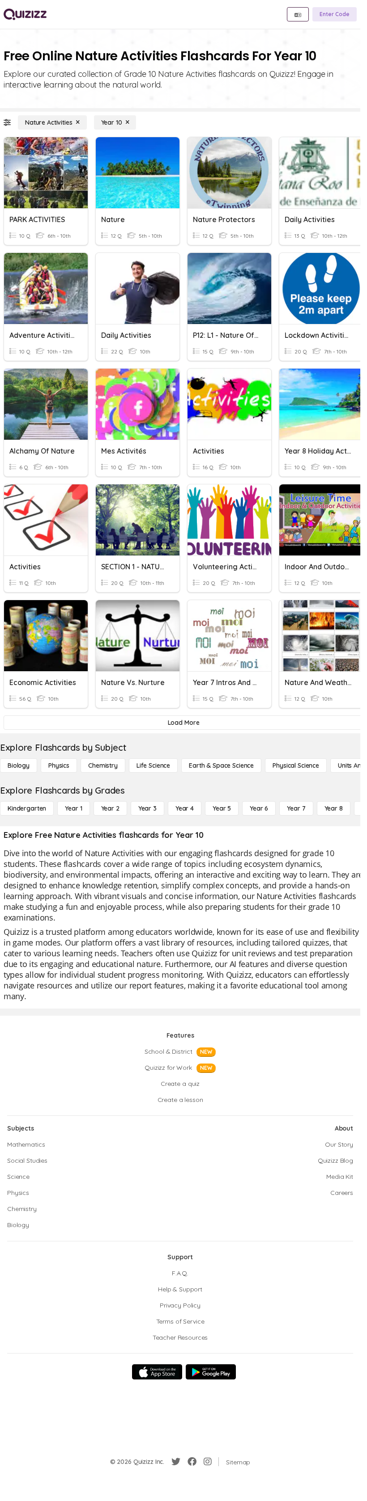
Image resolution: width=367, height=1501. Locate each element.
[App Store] (157, 1371)
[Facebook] (192, 1462)
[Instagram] (208, 1462)
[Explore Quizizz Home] (25, 14)
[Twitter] (175, 1462)
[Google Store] (211, 1371)
